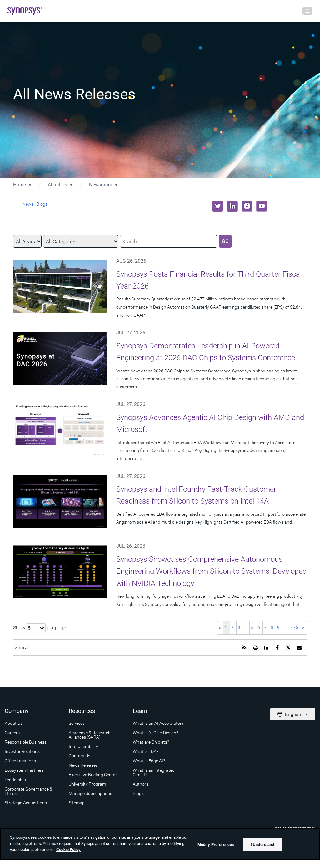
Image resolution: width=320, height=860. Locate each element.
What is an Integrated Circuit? (154, 772)
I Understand (262, 844)
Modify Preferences (216, 844)
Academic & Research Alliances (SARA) (90, 735)
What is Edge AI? (149, 760)
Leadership (15, 779)
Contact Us (79, 755)
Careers (12, 732)
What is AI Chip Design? (155, 732)
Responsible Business (26, 742)
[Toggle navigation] (307, 11)
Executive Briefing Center (93, 774)
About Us (57, 184)
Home (19, 184)
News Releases (83, 765)
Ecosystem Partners (24, 770)
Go (225, 241)
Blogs (42, 204)
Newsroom (100, 184)
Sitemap (77, 802)
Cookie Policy (68, 849)
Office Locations (20, 760)
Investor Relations (22, 751)
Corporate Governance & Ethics (28, 791)
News (27, 204)
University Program (87, 783)
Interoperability (83, 746)
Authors (140, 783)
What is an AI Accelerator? (158, 723)
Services (77, 723)
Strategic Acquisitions (26, 802)
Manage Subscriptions (90, 793)
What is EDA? (145, 751)
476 (294, 627)
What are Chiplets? (151, 742)
